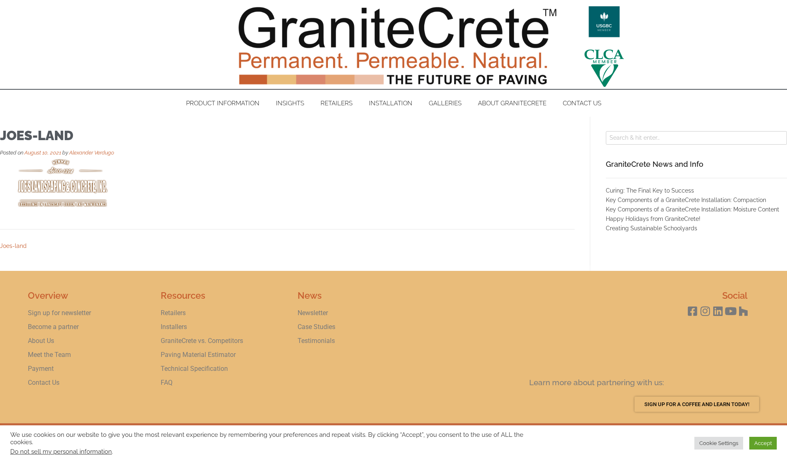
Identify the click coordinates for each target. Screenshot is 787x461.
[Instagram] (705, 310)
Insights (290, 103)
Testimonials (316, 341)
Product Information (222, 103)
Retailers (337, 103)
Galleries (445, 103)
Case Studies (316, 327)
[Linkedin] (718, 310)
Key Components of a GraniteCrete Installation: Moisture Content (692, 209)
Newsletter (313, 313)
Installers (174, 327)
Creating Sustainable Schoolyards (651, 228)
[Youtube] (730, 310)
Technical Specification (195, 368)
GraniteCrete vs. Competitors (202, 341)
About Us (41, 341)
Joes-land (13, 246)
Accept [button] (763, 443)
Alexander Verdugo (91, 153)
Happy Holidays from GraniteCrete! (653, 219)
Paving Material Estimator (198, 355)
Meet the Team (49, 355)
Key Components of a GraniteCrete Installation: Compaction (686, 200)
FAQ (167, 382)
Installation (390, 103)
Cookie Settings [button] (718, 443)
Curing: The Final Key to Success (650, 190)
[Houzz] (743, 310)
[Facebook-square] (692, 310)
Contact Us (582, 103)
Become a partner (53, 327)
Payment (41, 368)
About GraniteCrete (512, 103)
